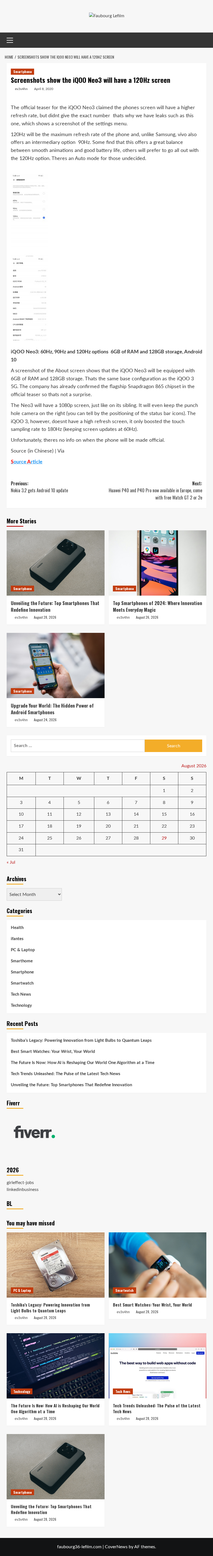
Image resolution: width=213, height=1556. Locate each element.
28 (136, 838)
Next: (155, 490)
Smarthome (22, 961)
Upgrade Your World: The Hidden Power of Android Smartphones (52, 709)
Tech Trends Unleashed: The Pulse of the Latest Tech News (65, 1074)
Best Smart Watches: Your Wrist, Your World (53, 1052)
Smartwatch (22, 983)
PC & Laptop (23, 950)
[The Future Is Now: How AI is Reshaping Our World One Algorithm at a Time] (56, 1365)
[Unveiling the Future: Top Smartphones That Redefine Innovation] (56, 563)
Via (60, 451)
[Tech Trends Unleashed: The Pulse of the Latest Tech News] (158, 1365)
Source (18, 451)
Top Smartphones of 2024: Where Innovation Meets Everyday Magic (157, 606)
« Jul (11, 862)
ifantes (17, 939)
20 (108, 826)
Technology (21, 1005)
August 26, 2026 (147, 617)
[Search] (202, 40)
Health (17, 928)
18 (49, 826)
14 (136, 814)
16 (192, 814)
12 (78, 814)
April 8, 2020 (43, 89)
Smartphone (22, 71)
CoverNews (116, 1547)
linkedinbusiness (23, 1189)
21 (136, 826)
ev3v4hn (21, 89)
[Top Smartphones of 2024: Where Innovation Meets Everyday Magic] (158, 563)
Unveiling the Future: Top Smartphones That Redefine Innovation (55, 606)
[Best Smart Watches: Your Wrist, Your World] (158, 1265)
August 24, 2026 (45, 719)
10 (21, 814)
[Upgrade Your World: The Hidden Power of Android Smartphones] (56, 665)
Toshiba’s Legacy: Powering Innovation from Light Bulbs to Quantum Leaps (81, 1040)
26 (78, 838)
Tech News (21, 994)
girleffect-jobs (20, 1182)
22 (164, 826)
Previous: (39, 487)
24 (21, 838)
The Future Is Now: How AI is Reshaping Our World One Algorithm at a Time (82, 1063)
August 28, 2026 (45, 617)
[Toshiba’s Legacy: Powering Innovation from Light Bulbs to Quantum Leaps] (56, 1265)
